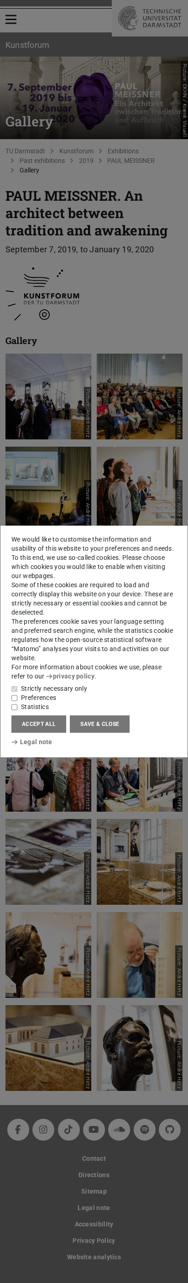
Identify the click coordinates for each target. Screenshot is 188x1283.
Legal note (36, 742)
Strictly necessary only (54, 688)
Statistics (35, 706)
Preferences (38, 697)
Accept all (39, 724)
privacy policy (73, 676)
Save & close (99, 724)
